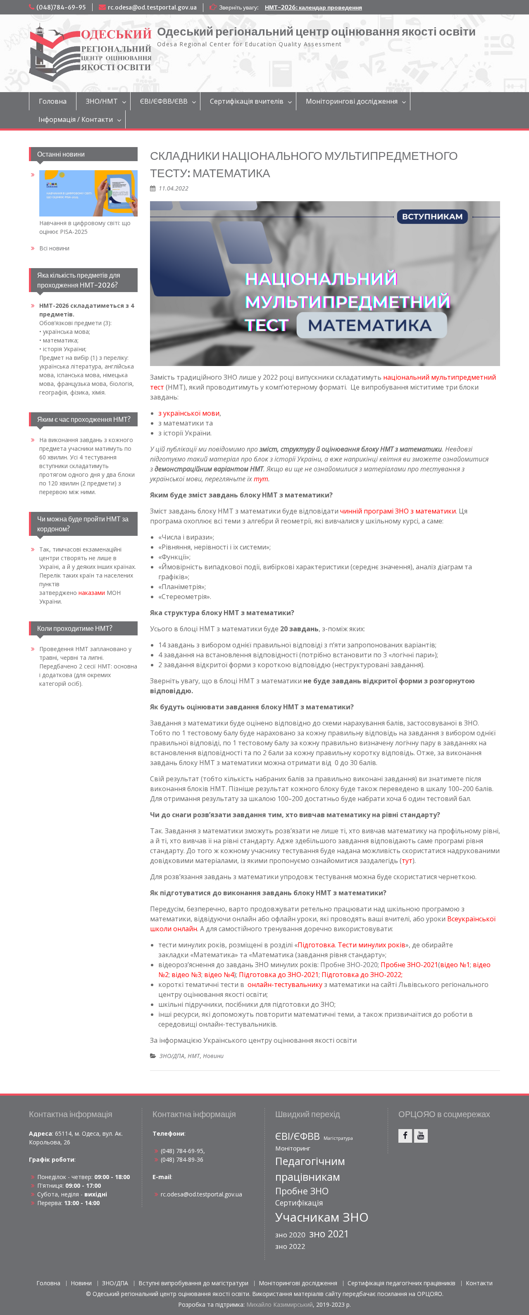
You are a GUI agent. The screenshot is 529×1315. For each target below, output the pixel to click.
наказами (92, 593)
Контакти (479, 1283)
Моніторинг (292, 1148)
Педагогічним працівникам (310, 1169)
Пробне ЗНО (302, 1191)
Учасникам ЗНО (322, 1217)
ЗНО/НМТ (102, 101)
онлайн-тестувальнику (285, 984)
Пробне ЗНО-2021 (409, 964)
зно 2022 (290, 1246)
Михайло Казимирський (279, 1304)
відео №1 (455, 964)
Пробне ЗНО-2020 (349, 964)
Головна (53, 101)
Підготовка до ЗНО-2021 (279, 974)
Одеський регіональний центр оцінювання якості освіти (316, 31)
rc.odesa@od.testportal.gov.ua (152, 7)
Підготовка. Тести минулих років (351, 944)
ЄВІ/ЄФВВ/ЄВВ (164, 101)
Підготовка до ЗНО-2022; (362, 974)
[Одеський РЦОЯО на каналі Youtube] (421, 1136)
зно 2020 (290, 1234)
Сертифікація (299, 1203)
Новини (213, 1056)
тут (407, 860)
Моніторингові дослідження (352, 101)
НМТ (194, 1056)
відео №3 (186, 974)
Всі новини (54, 248)
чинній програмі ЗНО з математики (398, 511)
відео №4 (219, 974)
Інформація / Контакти (75, 119)
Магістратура (338, 1138)
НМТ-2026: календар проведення (313, 7)
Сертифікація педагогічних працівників (401, 1283)
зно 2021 (329, 1233)
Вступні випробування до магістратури (193, 1283)
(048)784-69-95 (61, 7)
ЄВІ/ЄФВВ (297, 1136)
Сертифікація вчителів (247, 101)
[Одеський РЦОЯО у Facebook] (405, 1136)
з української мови (188, 413)
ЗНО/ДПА (172, 1056)
